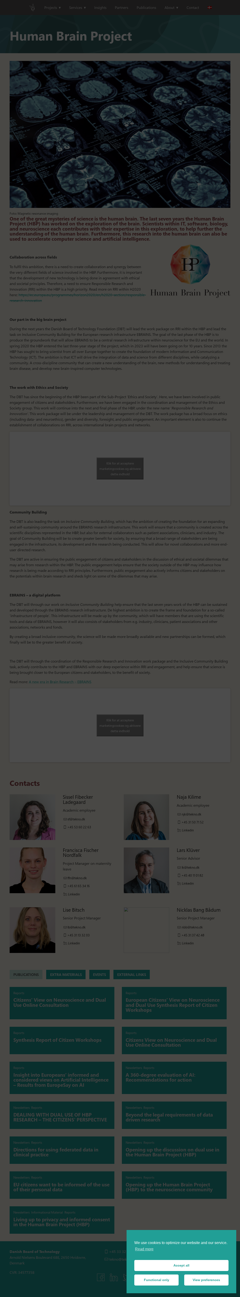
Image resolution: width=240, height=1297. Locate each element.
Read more (144, 1249)
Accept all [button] (181, 1265)
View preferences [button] (206, 1280)
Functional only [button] (156, 1280)
